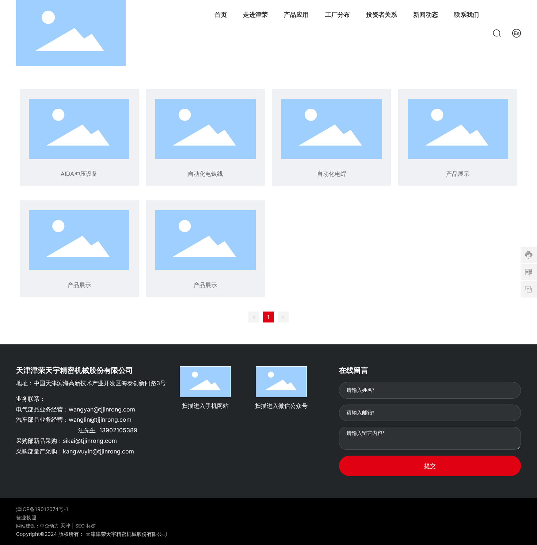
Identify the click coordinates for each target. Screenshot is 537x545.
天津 (65, 525)
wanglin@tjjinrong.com (100, 419)
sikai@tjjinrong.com (90, 440)
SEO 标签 (85, 526)
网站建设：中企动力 (37, 526)
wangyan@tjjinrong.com (102, 409)
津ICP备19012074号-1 (42, 509)
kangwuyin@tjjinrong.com (98, 451)
